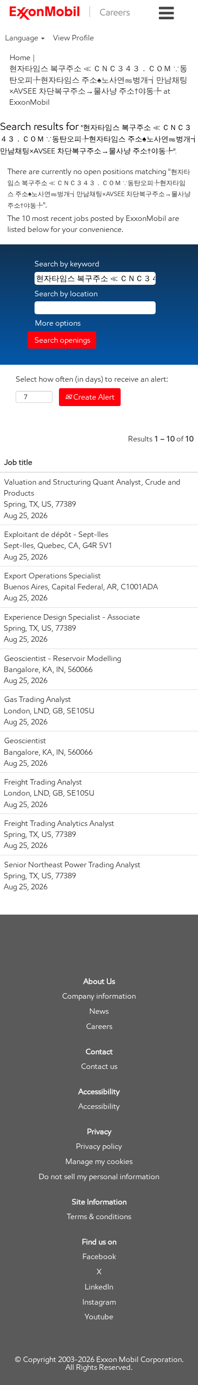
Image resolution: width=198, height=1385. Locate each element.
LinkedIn (99, 1287)
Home (20, 57)
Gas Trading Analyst (37, 699)
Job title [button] (18, 462)
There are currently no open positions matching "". (99, 188)
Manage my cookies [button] (99, 1161)
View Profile (73, 37)
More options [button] (58, 323)
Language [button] (22, 37)
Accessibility (99, 1106)
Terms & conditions (99, 1216)
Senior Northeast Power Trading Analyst (72, 864)
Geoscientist (25, 740)
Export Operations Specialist (52, 575)
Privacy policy (99, 1146)
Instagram (99, 1302)
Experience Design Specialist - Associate (72, 617)
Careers (99, 1026)
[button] (166, 13)
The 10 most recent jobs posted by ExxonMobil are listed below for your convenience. (93, 224)
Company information (99, 996)
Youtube (99, 1316)
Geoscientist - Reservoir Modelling (62, 658)
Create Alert (93, 396)
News (99, 1011)
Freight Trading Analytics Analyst (59, 823)
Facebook (99, 1256)
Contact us (99, 1066)
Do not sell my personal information (99, 1176)
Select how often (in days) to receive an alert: (92, 379)
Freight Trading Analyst (43, 781)
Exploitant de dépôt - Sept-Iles (56, 534)
